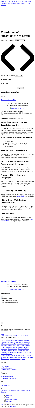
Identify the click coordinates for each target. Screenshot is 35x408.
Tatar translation (12, 349)
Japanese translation (6, 354)
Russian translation (18, 340)
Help (7, 397)
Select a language (6, 337)
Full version (8, 335)
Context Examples (6, 368)
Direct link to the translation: (9, 300)
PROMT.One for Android (8, 378)
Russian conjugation (7, 359)
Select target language (7, 75)
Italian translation (6, 344)
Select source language (7, 40)
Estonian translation (25, 352)
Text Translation (5, 366)
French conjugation (19, 359)
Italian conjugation (13, 357)
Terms (2, 335)
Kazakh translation (25, 345)
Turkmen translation (7, 350)
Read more (13, 406)
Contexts (10, 3)
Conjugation (21, 3)
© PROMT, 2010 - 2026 (20, 335)
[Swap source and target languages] (17, 74)
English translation (6, 340)
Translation (4, 3)
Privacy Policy (21, 196)
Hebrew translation (13, 345)
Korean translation (18, 347)
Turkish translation (23, 349)
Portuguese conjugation (27, 357)
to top (2, 334)
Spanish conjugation (7, 355)
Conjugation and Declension (9, 369)
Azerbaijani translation (18, 344)
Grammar (3, 5)
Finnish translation (13, 352)
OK (2, 405)
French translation (13, 342)
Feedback (9, 395)
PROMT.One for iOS (7, 376)
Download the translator (8, 100)
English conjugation (19, 355)
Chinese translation (6, 347)
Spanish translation (24, 342)
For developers (5, 385)
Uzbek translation (18, 350)
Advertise (9, 401)
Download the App (11, 399)
